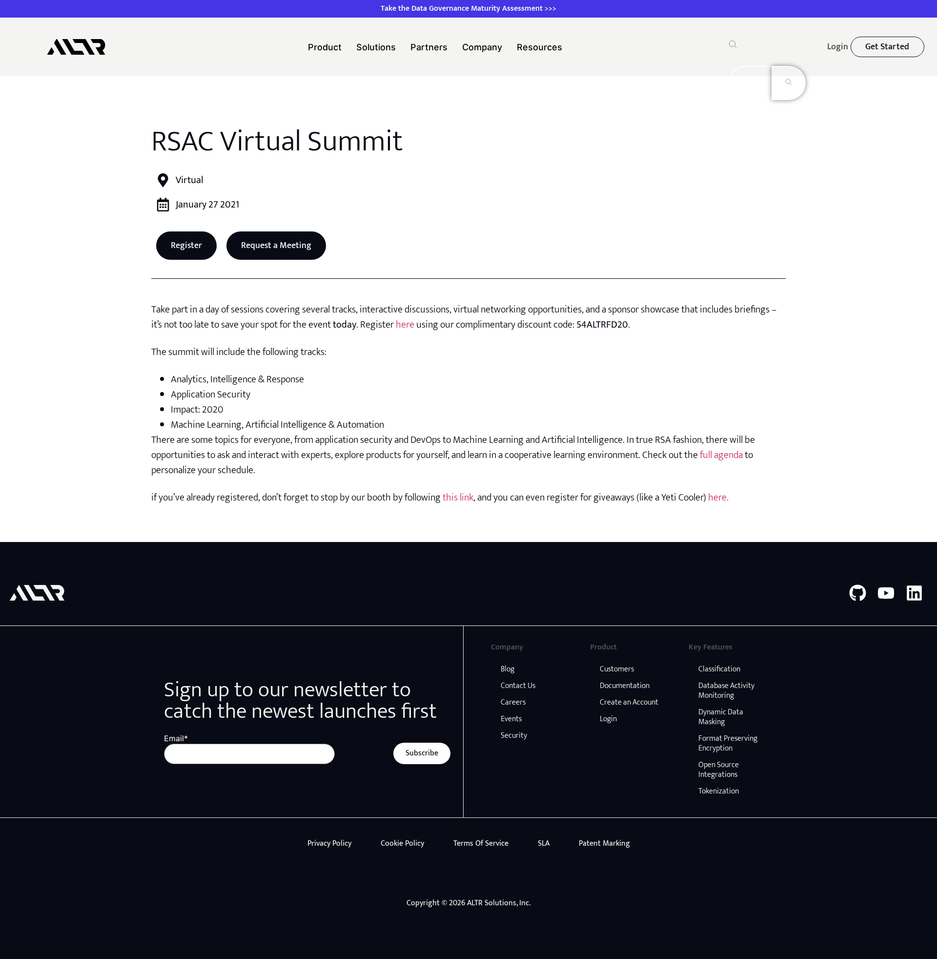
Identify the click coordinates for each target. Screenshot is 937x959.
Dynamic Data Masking (720, 717)
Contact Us (518, 685)
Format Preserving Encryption (727, 743)
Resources (539, 47)
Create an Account (629, 702)
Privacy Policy (329, 843)
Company (482, 47)
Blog (507, 669)
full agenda (721, 455)
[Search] (789, 83)
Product (325, 47)
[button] (733, 46)
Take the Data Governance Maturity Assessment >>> (468, 8)
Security (514, 735)
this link (458, 497)
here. (718, 497)
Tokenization (718, 791)
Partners (429, 47)
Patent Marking (604, 843)
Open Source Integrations (718, 769)
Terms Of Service (481, 843)
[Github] (858, 593)
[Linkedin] (914, 593)
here (405, 324)
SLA (544, 843)
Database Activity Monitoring (726, 690)
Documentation (625, 685)
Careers (513, 702)
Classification (719, 669)
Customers (617, 669)
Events (511, 719)
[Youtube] (886, 593)
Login (608, 719)
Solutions (376, 47)
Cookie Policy (402, 843)
